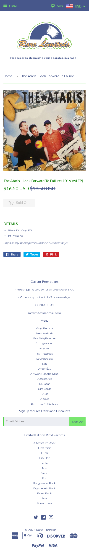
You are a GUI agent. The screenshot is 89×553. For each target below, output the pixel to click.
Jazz (45, 468)
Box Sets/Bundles (44, 338)
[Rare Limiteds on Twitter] (36, 518)
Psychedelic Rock (44, 488)
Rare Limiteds (46, 530)
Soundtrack (44, 503)
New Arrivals (44, 333)
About (44, 398)
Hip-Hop (44, 458)
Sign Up (77, 421)
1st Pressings (45, 353)
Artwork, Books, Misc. (44, 373)
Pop (44, 478)
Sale (44, 363)
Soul (44, 498)
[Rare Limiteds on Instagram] (51, 518)
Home (8, 76)
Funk (44, 453)
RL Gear (44, 383)
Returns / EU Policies (44, 404)
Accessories (44, 378)
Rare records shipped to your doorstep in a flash (43, 58)
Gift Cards (44, 388)
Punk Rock (44, 493)
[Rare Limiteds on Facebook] (43, 518)
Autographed (44, 343)
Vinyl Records (44, 328)
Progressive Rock (44, 483)
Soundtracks (44, 358)
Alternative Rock (44, 443)
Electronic (44, 448)
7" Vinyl (44, 348)
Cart (59, 5)
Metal (44, 473)
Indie (45, 463)
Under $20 (45, 368)
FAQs (44, 393)
